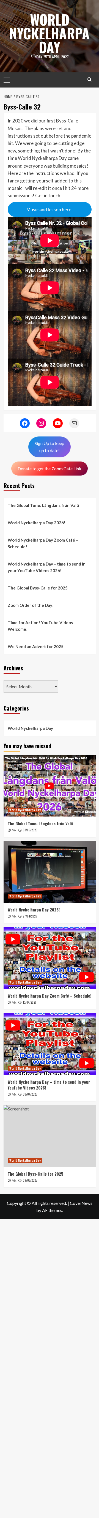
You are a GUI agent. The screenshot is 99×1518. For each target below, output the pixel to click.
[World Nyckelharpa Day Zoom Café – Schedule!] (50, 958)
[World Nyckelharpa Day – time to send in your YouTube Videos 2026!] (50, 1044)
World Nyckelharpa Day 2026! (36, 522)
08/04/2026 (30, 1094)
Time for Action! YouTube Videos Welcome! (40, 626)
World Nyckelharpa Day (49, 33)
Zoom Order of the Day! (31, 605)
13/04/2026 (30, 1002)
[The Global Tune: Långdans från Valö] (50, 786)
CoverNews (81, 1203)
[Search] (89, 79)
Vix (14, 830)
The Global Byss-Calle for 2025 (38, 587)
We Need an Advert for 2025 (36, 646)
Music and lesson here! (49, 209)
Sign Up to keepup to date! (49, 447)
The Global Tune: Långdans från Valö (43, 505)
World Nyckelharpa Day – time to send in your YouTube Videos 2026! (47, 567)
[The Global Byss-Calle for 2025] (50, 1136)
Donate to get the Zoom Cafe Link (49, 468)
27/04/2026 (30, 916)
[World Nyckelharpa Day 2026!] (50, 872)
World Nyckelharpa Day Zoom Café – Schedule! (43, 543)
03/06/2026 (30, 830)
